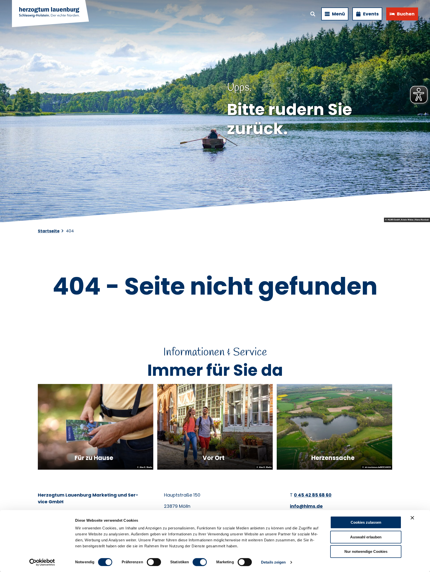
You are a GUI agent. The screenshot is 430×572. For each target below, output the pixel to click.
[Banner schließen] (412, 517)
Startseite (48, 231)
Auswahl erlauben (365, 537)
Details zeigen (273, 562)
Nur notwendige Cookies (365, 551)
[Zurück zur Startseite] (51, 14)
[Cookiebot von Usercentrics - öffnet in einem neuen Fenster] (42, 562)
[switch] (154, 562)
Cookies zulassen (366, 522)
